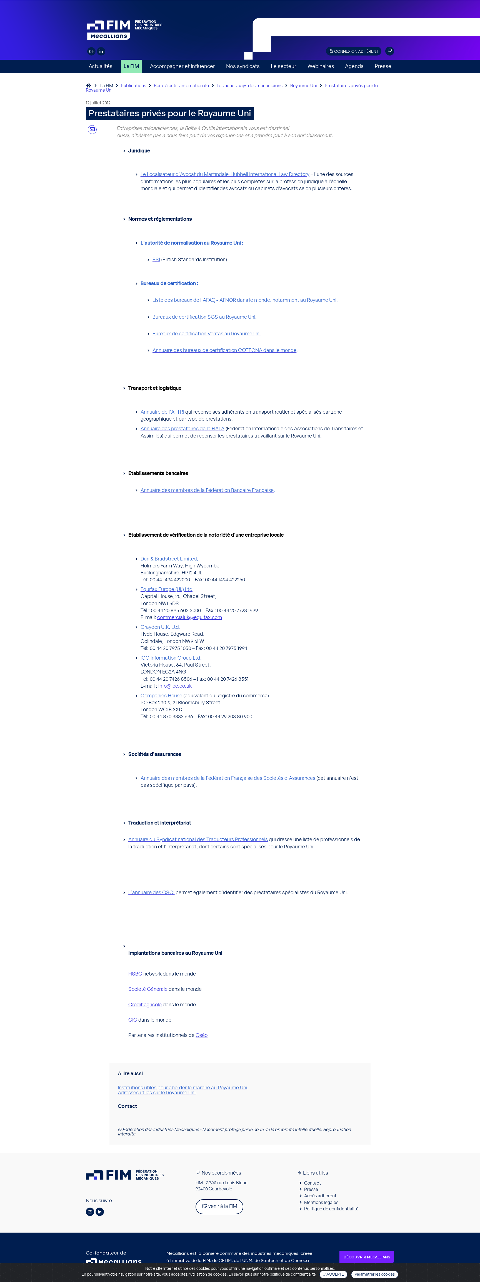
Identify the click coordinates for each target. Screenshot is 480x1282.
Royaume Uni (303, 86)
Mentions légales (321, 1202)
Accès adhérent (320, 1196)
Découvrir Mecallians (367, 1257)
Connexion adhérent (355, 52)
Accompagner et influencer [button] (182, 66)
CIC (132, 1020)
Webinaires (321, 66)
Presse (383, 66)
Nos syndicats (243, 66)
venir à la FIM (222, 1206)
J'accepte (333, 1274)
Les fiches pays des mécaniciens (249, 86)
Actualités (100, 66)
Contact (312, 1183)
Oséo (202, 1035)
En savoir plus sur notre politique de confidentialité (272, 1274)
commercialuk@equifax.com (189, 617)
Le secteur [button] (283, 66)
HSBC (135, 974)
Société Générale (148, 989)
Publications (133, 86)
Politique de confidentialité (331, 1209)
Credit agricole (145, 1004)
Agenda (354, 66)
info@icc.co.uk (175, 686)
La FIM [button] (131, 66)
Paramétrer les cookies (375, 1274)
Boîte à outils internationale (181, 86)
